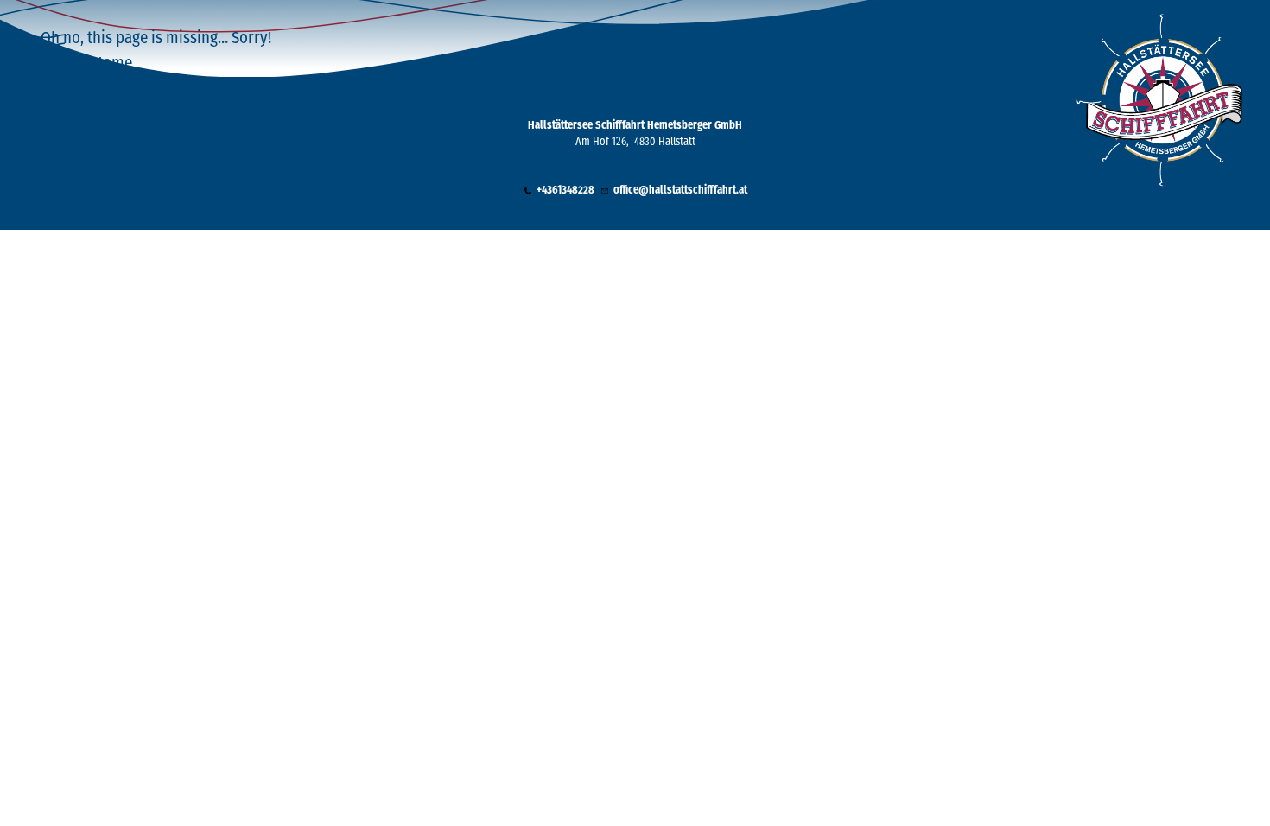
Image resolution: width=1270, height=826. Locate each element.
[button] (558, 191)
